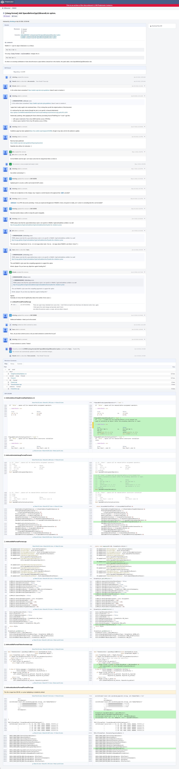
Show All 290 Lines (47, 450)
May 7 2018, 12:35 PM (137, 168)
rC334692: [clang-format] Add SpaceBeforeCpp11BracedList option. (39, 36)
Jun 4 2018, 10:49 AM (137, 218)
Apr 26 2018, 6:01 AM (137, 86)
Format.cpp (14, 382)
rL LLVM (23, 72)
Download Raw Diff (157, 26)
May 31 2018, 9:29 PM (137, 208)
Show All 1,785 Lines (48, 402)
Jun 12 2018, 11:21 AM (139, 324)
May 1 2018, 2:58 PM (137, 152)
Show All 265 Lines (47, 537)
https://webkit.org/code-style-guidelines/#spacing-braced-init (26, 143)
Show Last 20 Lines (58, 450)
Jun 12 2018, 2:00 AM (137, 249)
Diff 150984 (33, 315)
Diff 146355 (33, 178)
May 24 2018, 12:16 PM (137, 198)
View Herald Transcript (42, 81)
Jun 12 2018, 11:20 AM (137, 315)
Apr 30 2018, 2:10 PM (137, 136)
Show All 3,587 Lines (47, 733)
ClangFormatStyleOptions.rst (18, 373)
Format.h (13, 378)
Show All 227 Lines (48, 506)
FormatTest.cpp (15, 388)
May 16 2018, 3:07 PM (137, 188)
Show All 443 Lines (48, 546)
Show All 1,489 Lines (48, 460)
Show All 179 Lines (48, 609)
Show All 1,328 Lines (47, 640)
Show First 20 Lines (37, 402)
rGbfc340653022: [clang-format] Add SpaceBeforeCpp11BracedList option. (41, 35)
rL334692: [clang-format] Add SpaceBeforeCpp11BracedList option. (39, 37)
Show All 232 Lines (48, 578)
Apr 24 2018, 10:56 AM (139, 77)
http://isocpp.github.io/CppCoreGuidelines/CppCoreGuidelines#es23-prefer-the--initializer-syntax (36, 225)
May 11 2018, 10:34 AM (137, 178)
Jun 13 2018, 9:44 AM (137, 339)
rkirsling (12, 21)
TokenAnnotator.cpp (16, 384)
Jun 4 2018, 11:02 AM (137, 230)
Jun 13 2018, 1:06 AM (137, 329)
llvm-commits (31, 356)
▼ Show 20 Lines (59, 402)
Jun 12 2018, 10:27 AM (137, 272)
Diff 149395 (33, 208)
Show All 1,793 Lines (47, 763)
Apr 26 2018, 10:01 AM (137, 96)
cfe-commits (30, 81)
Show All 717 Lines (47, 683)
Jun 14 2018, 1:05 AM (139, 349)
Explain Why (76, 349)
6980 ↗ (15, 304)
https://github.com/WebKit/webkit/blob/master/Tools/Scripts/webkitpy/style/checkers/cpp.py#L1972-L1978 (38, 112)
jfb (23, 33)
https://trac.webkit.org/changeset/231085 (41, 131)
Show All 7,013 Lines (48, 696)
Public (15, 16)
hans (13, 249)
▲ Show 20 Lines (37, 450)
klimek (25, 31)
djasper (25, 29)
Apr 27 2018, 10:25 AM (137, 126)
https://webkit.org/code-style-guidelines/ (39, 90)
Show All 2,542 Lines (48, 649)
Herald (14, 81)
